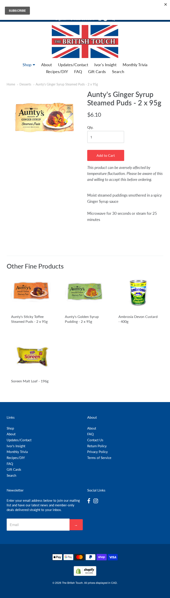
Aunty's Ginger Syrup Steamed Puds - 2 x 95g (67, 84)
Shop (27, 64)
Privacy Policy (97, 452)
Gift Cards (97, 71)
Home (11, 84)
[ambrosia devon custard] (138, 292)
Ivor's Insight (105, 64)
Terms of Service (99, 458)
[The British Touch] (85, 41)
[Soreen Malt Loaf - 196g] (31, 356)
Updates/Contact (73, 64)
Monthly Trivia (135, 64)
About (46, 64)
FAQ (78, 71)
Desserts (25, 84)
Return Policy (97, 446)
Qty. (90, 127)
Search (118, 71)
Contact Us (95, 440)
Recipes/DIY (57, 71)
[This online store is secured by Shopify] (85, 574)
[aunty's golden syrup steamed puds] (85, 292)
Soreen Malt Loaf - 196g (29, 381)
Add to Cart (106, 155)
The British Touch (72, 582)
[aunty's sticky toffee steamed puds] (31, 292)
